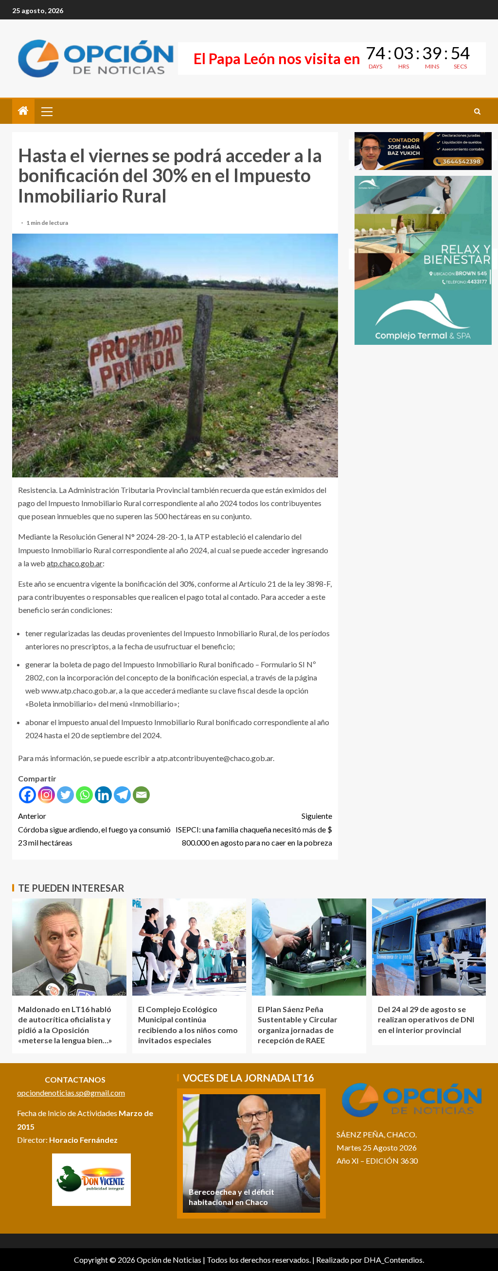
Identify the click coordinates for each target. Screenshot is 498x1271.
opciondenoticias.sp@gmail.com (71, 1092)
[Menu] (46, 111)
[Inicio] (23, 111)
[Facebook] (27, 794)
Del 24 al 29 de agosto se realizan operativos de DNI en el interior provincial (426, 1019)
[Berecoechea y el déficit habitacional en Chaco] (251, 1153)
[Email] (141, 794)
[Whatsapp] (84, 794)
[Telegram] (122, 794)
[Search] (477, 111)
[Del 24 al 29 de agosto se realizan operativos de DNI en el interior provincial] (429, 947)
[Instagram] (46, 794)
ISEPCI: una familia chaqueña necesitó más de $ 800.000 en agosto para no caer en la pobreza (254, 829)
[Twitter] (65, 794)
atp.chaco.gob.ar (75, 563)
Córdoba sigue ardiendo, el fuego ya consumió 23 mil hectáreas (94, 829)
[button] (46, 111)
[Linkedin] (103, 794)
